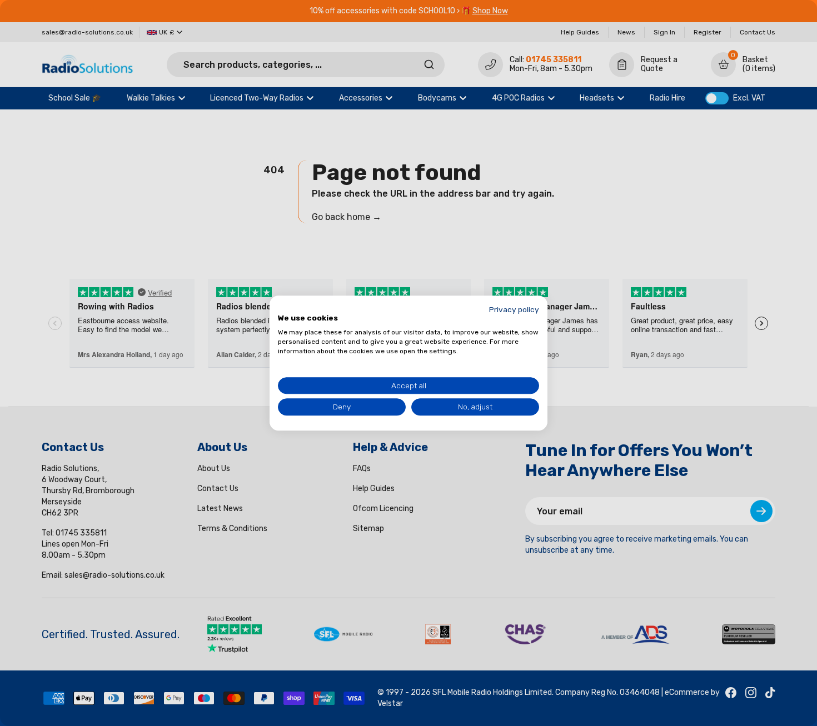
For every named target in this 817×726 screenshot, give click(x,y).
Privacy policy (514, 309)
